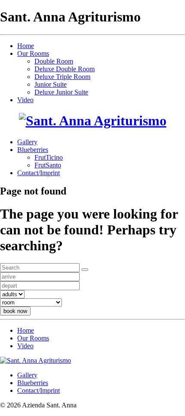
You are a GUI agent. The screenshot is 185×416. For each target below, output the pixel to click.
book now (15, 311)
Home (25, 45)
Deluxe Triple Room (62, 76)
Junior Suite (50, 84)
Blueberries (32, 149)
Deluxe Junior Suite (61, 92)
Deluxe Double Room (64, 69)
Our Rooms (33, 53)
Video (25, 99)
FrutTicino (48, 157)
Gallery (27, 142)
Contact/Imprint (38, 172)
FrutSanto (47, 165)
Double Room (53, 61)
